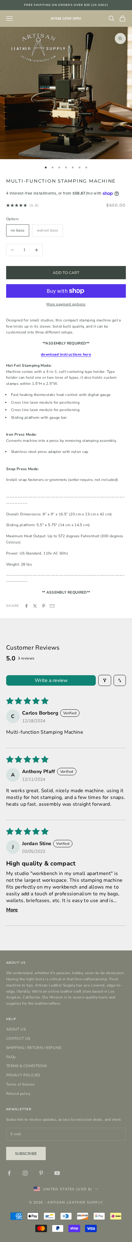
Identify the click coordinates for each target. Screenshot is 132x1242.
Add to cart (66, 272)
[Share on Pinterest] (43, 605)
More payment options (65, 304)
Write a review (51, 680)
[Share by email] (52, 605)
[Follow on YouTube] (57, 1173)
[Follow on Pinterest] (41, 1173)
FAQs (11, 1056)
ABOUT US (16, 1029)
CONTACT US (18, 1038)
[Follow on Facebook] (9, 1173)
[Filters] (104, 680)
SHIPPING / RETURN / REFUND (33, 1047)
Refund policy (18, 1093)
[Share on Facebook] (26, 605)
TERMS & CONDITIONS (26, 1065)
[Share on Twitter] (35, 605)
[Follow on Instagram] (25, 1173)
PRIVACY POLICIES (23, 1075)
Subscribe (26, 1153)
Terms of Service (20, 1084)
